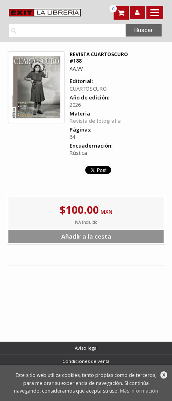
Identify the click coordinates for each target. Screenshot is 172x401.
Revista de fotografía (95, 120)
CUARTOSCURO (88, 88)
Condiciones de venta (86, 361)
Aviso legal (86, 348)
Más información (139, 390)
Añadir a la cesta (86, 236)
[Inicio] (46, 12)
